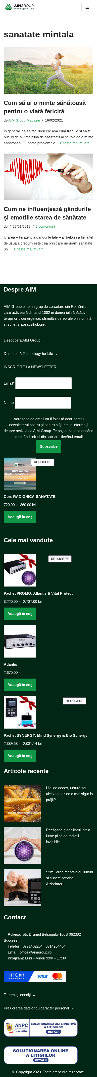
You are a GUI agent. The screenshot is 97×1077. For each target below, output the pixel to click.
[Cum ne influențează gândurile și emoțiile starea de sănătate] (48, 176)
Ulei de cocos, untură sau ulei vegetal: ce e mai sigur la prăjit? (69, 794)
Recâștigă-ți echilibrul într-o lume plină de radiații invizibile (68, 836)
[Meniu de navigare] (87, 7)
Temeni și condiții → (20, 995)
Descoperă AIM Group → (24, 340)
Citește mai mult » (74, 143)
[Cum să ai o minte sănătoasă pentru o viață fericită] (48, 70)
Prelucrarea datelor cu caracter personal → (39, 1008)
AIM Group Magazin (24, 120)
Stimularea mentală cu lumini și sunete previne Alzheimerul (69, 878)
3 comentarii (45, 226)
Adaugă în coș (19, 517)
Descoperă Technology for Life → (31, 353)
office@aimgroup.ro (35, 952)
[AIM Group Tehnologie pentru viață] (19, 7)
